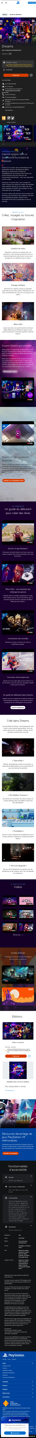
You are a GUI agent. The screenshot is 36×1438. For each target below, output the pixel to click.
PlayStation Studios (7, 1370)
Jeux (9, 1359)
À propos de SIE (6, 1366)
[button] (12, 90)
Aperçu (5, 14)
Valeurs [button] (5, 1385)
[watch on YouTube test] (28, 139)
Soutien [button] (5, 1389)
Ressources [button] (6, 1393)
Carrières (5, 1368)
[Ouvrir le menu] (2, 3)
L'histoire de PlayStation (9, 1377)
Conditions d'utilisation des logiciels (31, 1429)
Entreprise (5, 1375)
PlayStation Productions (9, 1373)
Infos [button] (4, 1363)
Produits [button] (5, 1382)
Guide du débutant (16, 14)
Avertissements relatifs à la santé (12, 1330)
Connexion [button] (6, 1397)
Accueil (4, 1359)
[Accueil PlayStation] (18, 2)
